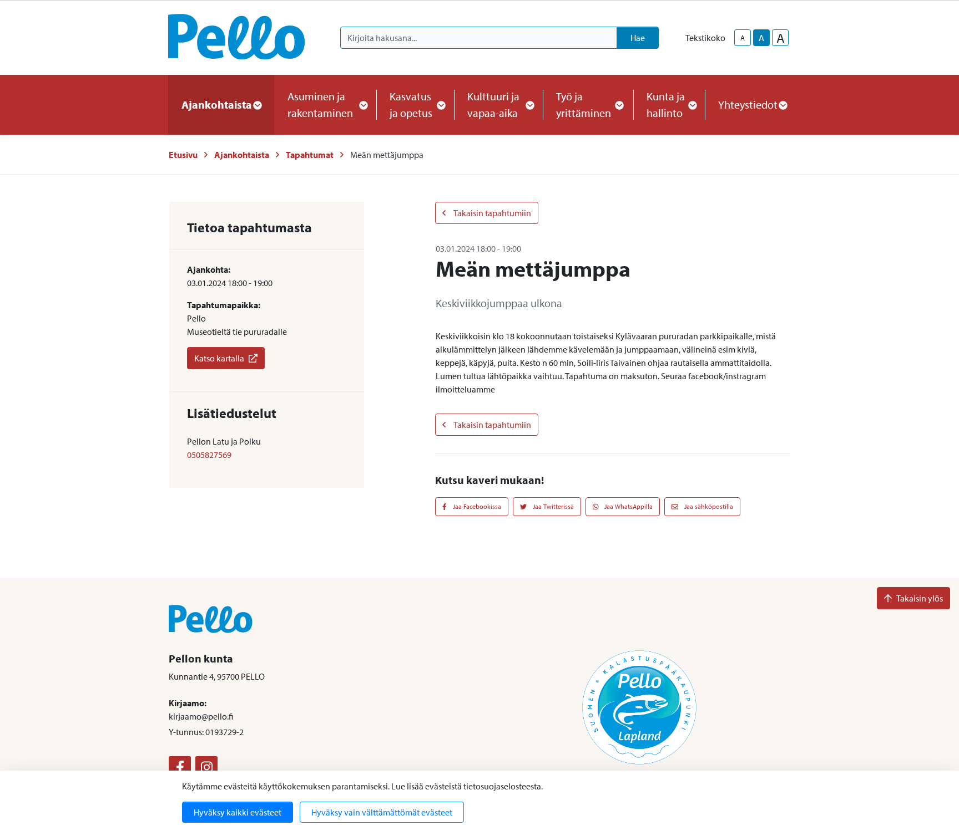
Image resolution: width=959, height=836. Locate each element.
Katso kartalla (219, 358)
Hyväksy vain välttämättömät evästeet (381, 812)
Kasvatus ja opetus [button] (411, 104)
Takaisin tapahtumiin (491, 212)
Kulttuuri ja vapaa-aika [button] (493, 104)
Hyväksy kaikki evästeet (237, 812)
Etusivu (183, 154)
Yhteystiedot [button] (748, 104)
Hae (637, 37)
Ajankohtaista (241, 154)
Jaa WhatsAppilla (628, 506)
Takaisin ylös (919, 598)
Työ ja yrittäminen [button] (583, 104)
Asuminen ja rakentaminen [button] (320, 104)
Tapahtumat (310, 154)
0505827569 (209, 454)
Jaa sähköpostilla (708, 506)
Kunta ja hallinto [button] (666, 104)
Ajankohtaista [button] (216, 104)
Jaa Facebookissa (476, 506)
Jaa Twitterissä (552, 506)
